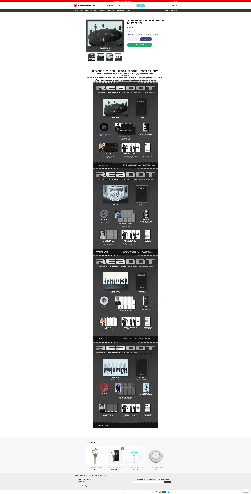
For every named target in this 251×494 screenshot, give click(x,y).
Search (76, 475)
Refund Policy (101, 475)
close (76, 1)
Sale (81, 10)
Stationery (129, 10)
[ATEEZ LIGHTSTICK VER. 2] (95, 456)
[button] (123, 57)
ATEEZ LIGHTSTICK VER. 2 (95, 467)
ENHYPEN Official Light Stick (115, 467)
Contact (81, 475)
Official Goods (111, 10)
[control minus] (129, 39)
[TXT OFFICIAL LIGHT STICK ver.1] (135, 456)
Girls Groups (102, 10)
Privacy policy (108, 475)
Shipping (86, 475)
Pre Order (87, 10)
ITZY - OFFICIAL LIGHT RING (156, 467)
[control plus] (136, 39)
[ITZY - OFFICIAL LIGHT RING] (155, 456)
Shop (76, 10)
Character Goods (120, 10)
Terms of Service (93, 475)
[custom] (77, 486)
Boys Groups (93, 10)
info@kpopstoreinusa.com (171, 10)
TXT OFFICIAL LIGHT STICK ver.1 (135, 467)
